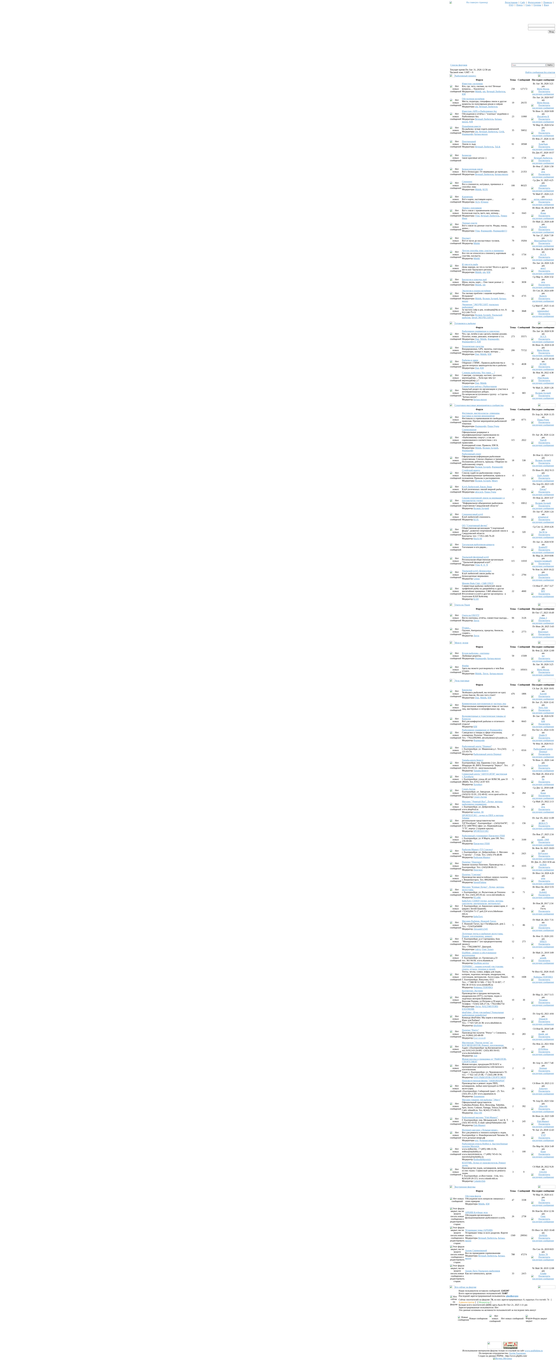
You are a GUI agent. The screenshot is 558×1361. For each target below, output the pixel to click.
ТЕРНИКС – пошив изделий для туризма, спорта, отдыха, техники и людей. (483, 967)
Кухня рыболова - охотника (475, 653)
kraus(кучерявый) (543, 561)
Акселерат (543, 765)
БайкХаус (478, 916)
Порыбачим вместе (471, 126)
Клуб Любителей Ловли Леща (477, 486)
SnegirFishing (479, 882)
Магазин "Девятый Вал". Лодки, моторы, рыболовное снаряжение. (482, 802)
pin (484, 91)
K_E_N (484, 565)
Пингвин (478, 870)
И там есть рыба (470, 264)
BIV (543, 591)
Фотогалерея (534, 2)
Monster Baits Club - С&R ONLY (478, 583)
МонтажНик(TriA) (543, 240)
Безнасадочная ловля (472, 169)
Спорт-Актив (468, 789)
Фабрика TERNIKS (483, 987)
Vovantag (543, 1000)
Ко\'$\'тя (543, 532)
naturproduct (543, 311)
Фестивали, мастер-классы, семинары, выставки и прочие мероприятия (481, 414)
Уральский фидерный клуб (475, 557)
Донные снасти (469, 223)
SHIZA (543, 941)
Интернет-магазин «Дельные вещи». (480, 1130)
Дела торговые (462, 680)
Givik (501, 131)
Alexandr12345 (480, 929)
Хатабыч (477, 784)
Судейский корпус (471, 470)
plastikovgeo (512, 1296)
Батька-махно (481, 134)
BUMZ (543, 364)
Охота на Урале (462, 605)
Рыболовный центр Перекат (487, 754)
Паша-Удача (493, 426)
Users (528, 5)
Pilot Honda (543, 378)
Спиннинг (467, 181)
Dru (543, 130)
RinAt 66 (477, 538)
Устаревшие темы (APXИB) (479, 1230)
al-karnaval (543, 517)
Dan (477, 339)
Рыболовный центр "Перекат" (477, 746)
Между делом (461, 642)
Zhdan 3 (543, 618)
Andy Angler (543, 475)
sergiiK (543, 958)
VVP (543, 1135)
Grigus (476, 578)
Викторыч (543, 631)
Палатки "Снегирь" (471, 874)
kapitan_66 (478, 812)
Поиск (519, 5)
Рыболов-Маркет (481, 857)
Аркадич (543, 1088)
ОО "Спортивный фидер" (475, 525)
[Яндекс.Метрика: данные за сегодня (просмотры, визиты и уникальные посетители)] (502, 1358)
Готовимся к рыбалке (465, 323)
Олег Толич (487, 949)
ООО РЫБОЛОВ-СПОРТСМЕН (489, 1077)
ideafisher (477, 1025)
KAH (476, 599)
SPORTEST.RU (481, 831)
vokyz (478, 949)
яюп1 (543, 268)
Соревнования (469, 429)
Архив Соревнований (476, 1250)
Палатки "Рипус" (470, 1030)
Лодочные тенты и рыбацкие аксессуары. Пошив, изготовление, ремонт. (482, 934)
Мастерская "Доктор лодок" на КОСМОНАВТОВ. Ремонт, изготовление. (483, 1043)
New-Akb (543, 707)
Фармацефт (467, 134)
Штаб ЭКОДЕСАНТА (483, 317)
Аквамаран (478, 1096)
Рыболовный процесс (465, 76)
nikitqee (543, 185)
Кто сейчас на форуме (465, 1287)
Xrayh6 (543, 693)
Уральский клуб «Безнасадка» (477, 571)
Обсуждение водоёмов (473, 98)
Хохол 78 (543, 1254)
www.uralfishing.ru (534, 1350)
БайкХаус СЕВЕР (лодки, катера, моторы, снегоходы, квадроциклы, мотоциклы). (483, 902)
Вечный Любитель (496, 91)
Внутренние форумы (465, 1187)
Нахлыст (466, 238)
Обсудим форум (473, 1196)
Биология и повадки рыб (474, 279)
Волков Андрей (490, 298)
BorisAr (543, 296)
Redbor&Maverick (482, 1159)
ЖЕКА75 (543, 823)
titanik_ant (543, 1034)
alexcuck (479, 492)
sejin (543, 878)
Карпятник (467, 196)
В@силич (543, 853)
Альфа (543, 1273)
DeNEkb (543, 1235)
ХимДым (543, 144)
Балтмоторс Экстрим (472, 990)
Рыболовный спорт (471, 454)
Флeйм (465, 665)
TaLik (497, 146)
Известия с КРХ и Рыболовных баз (479, 111)
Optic (543, 1216)
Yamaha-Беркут (480, 770)
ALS (477, 202)
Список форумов (458, 65)
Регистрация (511, 2)
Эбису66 (477, 1113)
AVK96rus (543, 1049)
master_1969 (543, 839)
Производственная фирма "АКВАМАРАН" (483, 1080)
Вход (546, 5)
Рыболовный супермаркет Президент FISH (483, 835)
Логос (476, 620)
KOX (485, 189)
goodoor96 (543, 574)
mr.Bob (543, 864)
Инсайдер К (543, 116)
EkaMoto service (481, 963)
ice (543, 656)
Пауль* (543, 489)
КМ (464, 94)
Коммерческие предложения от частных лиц (484, 703)
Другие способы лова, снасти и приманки (483, 250)
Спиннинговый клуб (472, 514)
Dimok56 (543, 1019)
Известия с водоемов (472, 83)
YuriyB (543, 440)
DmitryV (543, 735)
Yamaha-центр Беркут (472, 760)
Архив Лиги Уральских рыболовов (482, 1271)
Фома (543, 213)
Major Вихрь (543, 89)
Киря (543, 793)
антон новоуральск (543, 199)
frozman (543, 1068)
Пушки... (466, 628)
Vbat (477, 215)
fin (543, 779)
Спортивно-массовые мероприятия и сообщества (479, 405)
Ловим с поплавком (472, 208)
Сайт (522, 2)
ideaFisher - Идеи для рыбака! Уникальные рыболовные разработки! (483, 1013)
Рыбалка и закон (470, 360)
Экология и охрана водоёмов (476, 290)
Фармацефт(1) (500, 231)
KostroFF (543, 547)
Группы (537, 5)
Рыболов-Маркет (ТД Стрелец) (477, 849)
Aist (475, 1055)
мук (543, 171)
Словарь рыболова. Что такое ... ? (478, 372)
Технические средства (473, 346)
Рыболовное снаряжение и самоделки (480, 331)
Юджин (484, 202)
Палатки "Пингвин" (472, 862)
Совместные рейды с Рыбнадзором (479, 386)
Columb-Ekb (479, 1181)
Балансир (466, 155)
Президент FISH (481, 843)
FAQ (511, 5)
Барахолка (467, 690)
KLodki (477, 897)
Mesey (495, 480)
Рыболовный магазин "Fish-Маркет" (480, 1117)
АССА (543, 254)
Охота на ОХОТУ (470, 615)
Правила (547, 2)
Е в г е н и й (479, 1038)
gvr (476, 1140)
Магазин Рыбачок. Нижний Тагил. (479, 921)
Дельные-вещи (486, 1140)
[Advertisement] (502, 1334)
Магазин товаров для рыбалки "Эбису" (481, 1099)
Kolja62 (543, 227)
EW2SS (543, 925)
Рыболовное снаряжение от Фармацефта (482, 730)
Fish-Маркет (479, 1125)
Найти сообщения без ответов (540, 72)
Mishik (478, 91)
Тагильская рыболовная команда (478, 544)
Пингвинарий (469, 141)
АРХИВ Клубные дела (476, 1212)
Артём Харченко (517, 1353)
